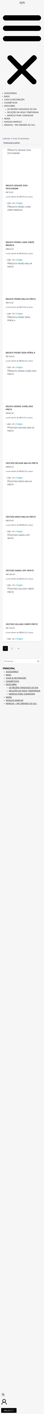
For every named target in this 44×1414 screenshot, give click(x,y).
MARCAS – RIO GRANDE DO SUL (19, 125)
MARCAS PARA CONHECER (20, 115)
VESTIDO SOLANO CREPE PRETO (22, 624)
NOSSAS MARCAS (13, 122)
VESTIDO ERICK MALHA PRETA (21, 517)
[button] (22, 49)
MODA (7, 118)
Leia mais (10, 204)
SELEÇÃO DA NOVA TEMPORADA (23, 112)
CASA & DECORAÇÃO (14, 99)
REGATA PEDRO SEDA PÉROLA (20, 353)
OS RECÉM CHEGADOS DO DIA (22, 109)
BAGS (7, 96)
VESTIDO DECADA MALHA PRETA (22, 463)
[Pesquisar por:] (22, 661)
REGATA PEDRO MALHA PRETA (21, 299)
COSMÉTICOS (10, 103)
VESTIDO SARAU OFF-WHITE (20, 570)
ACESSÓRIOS (10, 93)
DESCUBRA (9, 106)
